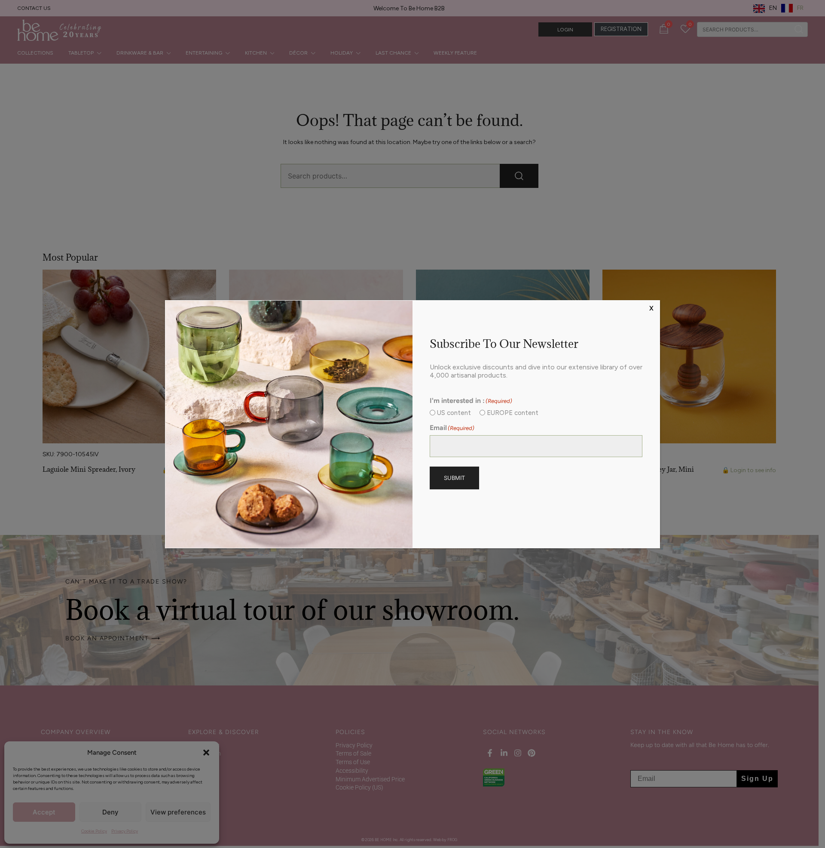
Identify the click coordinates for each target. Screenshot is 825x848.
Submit (454, 477)
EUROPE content (512, 413)
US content (454, 413)
